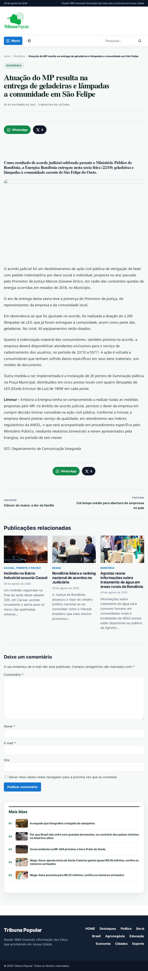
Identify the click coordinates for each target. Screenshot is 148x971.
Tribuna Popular (23, 930)
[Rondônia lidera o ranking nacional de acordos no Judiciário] (74, 549)
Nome (9, 726)
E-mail (10, 743)
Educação (137, 936)
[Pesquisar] (140, 40)
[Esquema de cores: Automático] (29, 41)
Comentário (14, 674)
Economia (103, 944)
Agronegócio (115, 936)
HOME (90, 928)
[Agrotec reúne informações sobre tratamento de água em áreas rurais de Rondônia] (122, 549)
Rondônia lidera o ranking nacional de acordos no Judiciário (74, 577)
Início (7, 56)
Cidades (121, 944)
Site (6, 760)
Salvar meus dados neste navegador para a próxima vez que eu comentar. (63, 777)
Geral (140, 928)
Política (126, 928)
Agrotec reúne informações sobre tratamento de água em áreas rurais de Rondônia (121, 580)
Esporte (138, 944)
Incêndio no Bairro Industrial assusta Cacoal (25, 575)
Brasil (57, 567)
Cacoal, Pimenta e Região (22, 567)
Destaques (108, 928)
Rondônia (19, 56)
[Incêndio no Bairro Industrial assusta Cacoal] (26, 549)
